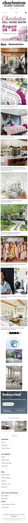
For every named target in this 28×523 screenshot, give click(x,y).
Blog (3, 44)
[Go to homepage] (14, 4)
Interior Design (5, 478)
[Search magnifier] (16, 12)
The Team (4, 466)
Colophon (14, 516)
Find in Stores (5, 448)
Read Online (5, 460)
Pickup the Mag (6, 463)
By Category (5, 495)
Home (3, 442)
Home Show (5, 507)
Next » (20, 333)
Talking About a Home (8, 504)
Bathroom (4, 487)
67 (17, 333)
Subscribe (4, 445)
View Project (20, 410)
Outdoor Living (5, 484)
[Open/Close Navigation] (26, 12)
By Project (4, 498)
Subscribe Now (9, 404)
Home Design (5, 475)
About (3, 457)
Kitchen (3, 481)
